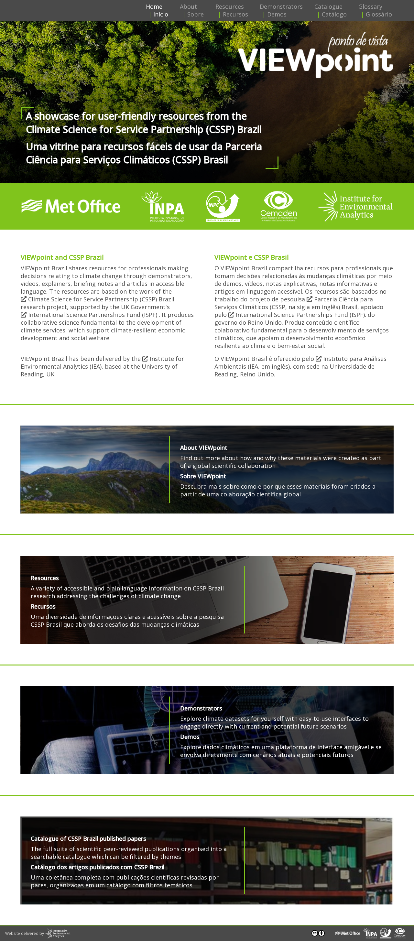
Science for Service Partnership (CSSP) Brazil (100, 299)
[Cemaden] (279, 206)
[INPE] (223, 206)
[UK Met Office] (71, 206)
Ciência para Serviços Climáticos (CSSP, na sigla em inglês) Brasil (293, 303)
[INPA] (163, 206)
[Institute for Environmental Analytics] (355, 206)
